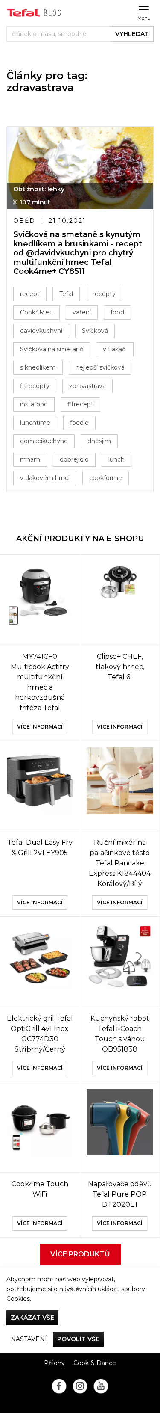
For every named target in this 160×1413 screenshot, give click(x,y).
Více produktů (80, 1254)
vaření (82, 312)
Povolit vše (78, 1339)
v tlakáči (115, 349)
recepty (104, 294)
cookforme (105, 478)
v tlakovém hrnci (45, 478)
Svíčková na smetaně (51, 349)
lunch (116, 459)
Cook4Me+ (36, 312)
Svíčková (95, 331)
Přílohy (54, 1363)
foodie (79, 423)
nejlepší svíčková (100, 367)
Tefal (66, 294)
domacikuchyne (44, 441)
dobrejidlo (74, 459)
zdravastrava (87, 386)
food (117, 312)
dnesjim (99, 441)
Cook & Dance (94, 1363)
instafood (34, 404)
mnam (30, 459)
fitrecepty (34, 386)
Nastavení (29, 1339)
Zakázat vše (32, 1317)
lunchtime (35, 423)
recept (30, 294)
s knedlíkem (38, 367)
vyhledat (132, 34)
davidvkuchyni (41, 331)
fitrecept (80, 404)
